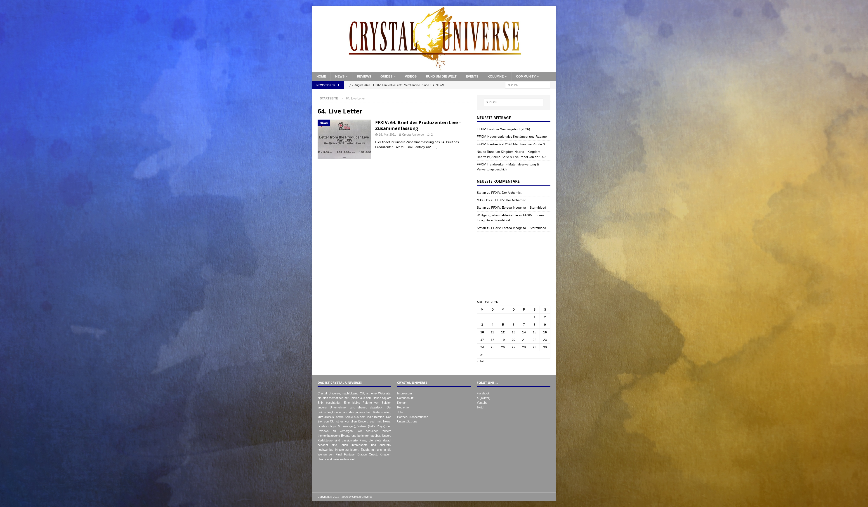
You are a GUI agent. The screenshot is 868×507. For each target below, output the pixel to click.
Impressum (404, 393)
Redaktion (403, 407)
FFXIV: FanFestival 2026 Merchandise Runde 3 (511, 144)
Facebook (483, 393)
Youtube (482, 402)
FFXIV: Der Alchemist (506, 192)
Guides (386, 76)
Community (526, 76)
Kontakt (402, 402)
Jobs (400, 412)
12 (503, 332)
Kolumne (496, 76)
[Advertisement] (513, 265)
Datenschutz (405, 398)
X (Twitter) (483, 398)
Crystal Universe (413, 134)
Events (472, 76)
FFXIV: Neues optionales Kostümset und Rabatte (512, 136)
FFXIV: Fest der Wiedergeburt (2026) (503, 129)
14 (524, 332)
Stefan (481, 192)
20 (513, 340)
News (339, 76)
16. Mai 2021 (387, 134)
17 (482, 340)
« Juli (480, 361)
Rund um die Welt (441, 76)
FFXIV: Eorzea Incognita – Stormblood (518, 207)
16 (545, 332)
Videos (411, 76)
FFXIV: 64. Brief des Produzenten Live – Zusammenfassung (418, 125)
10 (482, 332)
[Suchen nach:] (527, 85)
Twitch (481, 407)
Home (321, 76)
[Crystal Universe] (434, 69)
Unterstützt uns (407, 421)
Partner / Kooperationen (412, 417)
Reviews (364, 76)
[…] (434, 147)
